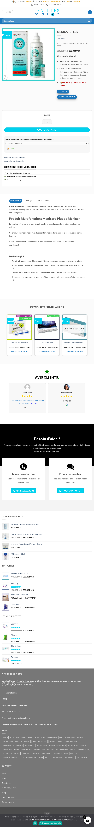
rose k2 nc (73, 753)
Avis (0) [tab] (29, 201)
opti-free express (62, 749)
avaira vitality (52, 737)
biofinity (80, 737)
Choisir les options (19, 351)
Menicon (61, 39)
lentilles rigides (73, 745)
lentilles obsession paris (57, 745)
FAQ (4, 792)
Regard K (36, 753)
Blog (4, 778)
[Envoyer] (89, 20)
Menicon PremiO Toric (19, 343)
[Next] (87, 336)
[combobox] (47, 143)
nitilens (16, 749)
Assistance (6, 783)
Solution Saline (82, 757)
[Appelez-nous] (13, 684)
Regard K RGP (46, 753)
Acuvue (5, 737)
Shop (4, 773)
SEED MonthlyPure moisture (33, 757)
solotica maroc (70, 757)
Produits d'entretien (71, 43)
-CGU (4, 699)
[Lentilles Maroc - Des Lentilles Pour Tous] (47, 12)
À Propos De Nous (9, 787)
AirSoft (30, 737)
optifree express (83, 749)
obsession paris (27, 749)
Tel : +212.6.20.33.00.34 (12, 711)
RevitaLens (58, 753)
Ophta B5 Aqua (39, 749)
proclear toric (15, 753)
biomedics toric (8, 741)
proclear (5, 753)
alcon (37, 737)
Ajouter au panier (47, 130)
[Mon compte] (90, 12)
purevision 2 (26, 753)
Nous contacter (8, 797)
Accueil (60, 43)
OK (35, 823)
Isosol (60, 741)
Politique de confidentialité (50, 823)
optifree (72, 749)
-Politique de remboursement (15, 705)
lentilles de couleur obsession (13, 745)
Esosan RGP (42, 741)
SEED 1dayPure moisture (11, 757)
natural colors (7, 749)
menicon (83, 745)
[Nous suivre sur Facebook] (4, 684)
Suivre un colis (8, 802)
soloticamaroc (57, 757)
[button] (7, 12)
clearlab (27, 741)
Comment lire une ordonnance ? (15, 158)
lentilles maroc (42, 745)
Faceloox (52, 741)
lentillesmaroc (30, 745)
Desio (34, 741)
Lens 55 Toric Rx (47, 343)
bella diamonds (70, 737)
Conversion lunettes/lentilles (14, 161)
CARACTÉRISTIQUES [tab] (45, 201)
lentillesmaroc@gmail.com (19, 718)
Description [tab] (15, 201)
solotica (47, 757)
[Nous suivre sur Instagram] (8, 684)
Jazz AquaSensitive (70, 741)
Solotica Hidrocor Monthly (74, 343)
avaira (43, 737)
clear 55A (18, 741)
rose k (66, 753)
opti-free (50, 749)
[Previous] (7, 336)
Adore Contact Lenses (18, 737)
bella (61, 737)
